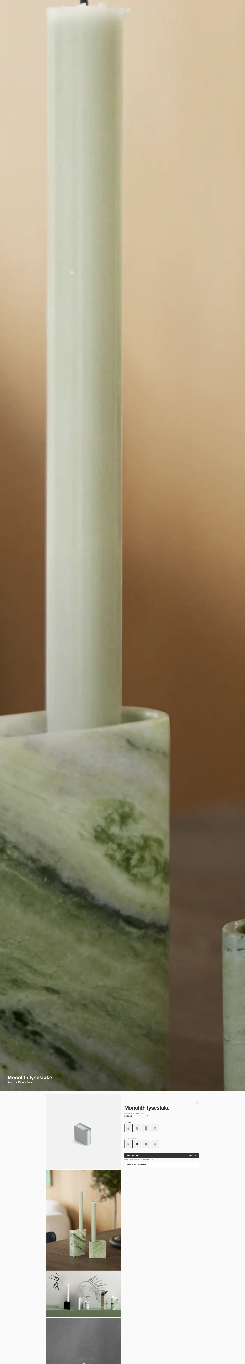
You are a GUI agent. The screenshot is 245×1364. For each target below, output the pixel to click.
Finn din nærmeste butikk (136, 1164)
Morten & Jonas (25, 1082)
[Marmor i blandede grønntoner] (146, 1144)
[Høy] (146, 1128)
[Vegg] (155, 1128)
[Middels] (137, 1128)
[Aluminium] (128, 1144)
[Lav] (128, 1128)
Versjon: (127, 1122)
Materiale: (130, 1138)
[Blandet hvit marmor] (155, 1144)
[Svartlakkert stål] (137, 1144)
